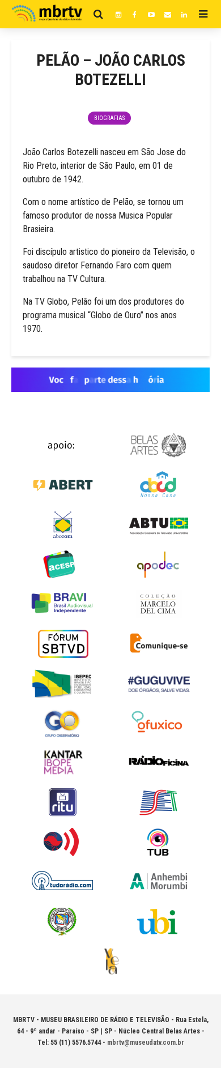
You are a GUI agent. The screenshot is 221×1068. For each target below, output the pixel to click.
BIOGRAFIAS (109, 118)
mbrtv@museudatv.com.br (145, 1042)
